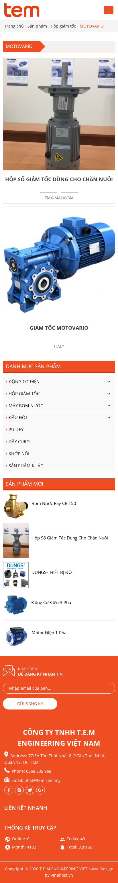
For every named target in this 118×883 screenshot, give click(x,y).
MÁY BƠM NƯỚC (26, 405)
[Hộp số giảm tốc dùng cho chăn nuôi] (16, 540)
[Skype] (19, 790)
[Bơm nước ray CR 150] (16, 505)
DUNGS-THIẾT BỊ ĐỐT (53, 572)
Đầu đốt (18, 417)
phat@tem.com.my (42, 780)
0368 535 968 (38, 771)
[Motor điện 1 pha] (16, 635)
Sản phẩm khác (26, 466)
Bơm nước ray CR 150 (54, 503)
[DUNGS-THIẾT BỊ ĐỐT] (16, 574)
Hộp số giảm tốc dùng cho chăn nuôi (70, 538)
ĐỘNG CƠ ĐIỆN (24, 381)
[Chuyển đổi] (108, 381)
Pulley (16, 429)
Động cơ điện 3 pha (51, 602)
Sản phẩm (37, 26)
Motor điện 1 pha (49, 632)
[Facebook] (8, 790)
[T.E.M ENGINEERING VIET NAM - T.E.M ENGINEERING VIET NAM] (23, 10)
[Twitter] (40, 790)
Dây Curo (19, 441)
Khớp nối (19, 453)
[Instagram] (29, 790)
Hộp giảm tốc (63, 26)
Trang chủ (14, 26)
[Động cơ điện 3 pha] (16, 605)
